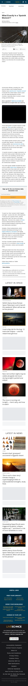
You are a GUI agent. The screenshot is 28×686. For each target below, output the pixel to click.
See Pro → (18, 1)
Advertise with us (14, 661)
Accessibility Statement (14, 645)
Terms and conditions (14, 653)
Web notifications (14, 663)
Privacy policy (14, 655)
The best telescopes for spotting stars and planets (8, 621)
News (17, 22)
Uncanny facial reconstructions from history (20, 610)
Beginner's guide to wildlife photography (20, 618)
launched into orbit (18, 144)
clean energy (20, 243)
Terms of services (15, 200)
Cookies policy (14, 658)
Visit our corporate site (16, 634)
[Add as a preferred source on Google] (14, 638)
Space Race (13, 167)
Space (3, 12)
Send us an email (16, 101)
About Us (14, 650)
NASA (22, 220)
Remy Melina (6, 21)
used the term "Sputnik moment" (17, 91)
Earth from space (20, 598)
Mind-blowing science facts (20, 620)
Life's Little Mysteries (8, 598)
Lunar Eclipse (21, 6)
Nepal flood (11, 6)
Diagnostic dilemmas (8, 599)
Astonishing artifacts (20, 599)
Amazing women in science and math (20, 607)
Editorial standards (14, 668)
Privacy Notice (17, 202)
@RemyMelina (6, 263)
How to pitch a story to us (14, 671)
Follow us (16, 49)
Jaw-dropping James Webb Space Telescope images (8, 607)
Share (5, 49)
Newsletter (23, 49)
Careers (14, 666)
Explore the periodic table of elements (8, 610)
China (9, 127)
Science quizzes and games (8, 617)
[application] (14, 113)
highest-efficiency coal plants (9, 231)
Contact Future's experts (14, 648)
